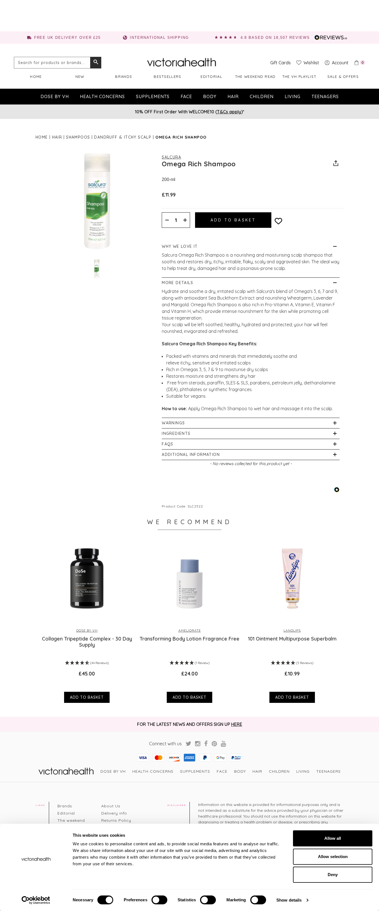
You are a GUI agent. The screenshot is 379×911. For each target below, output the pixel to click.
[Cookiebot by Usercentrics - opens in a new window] (36, 900)
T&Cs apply (229, 111)
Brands (123, 76)
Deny (333, 874)
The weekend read (255, 76)
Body (209, 96)
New (79, 76)
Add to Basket (87, 697)
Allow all (332, 838)
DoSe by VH (55, 96)
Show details (289, 900)
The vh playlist (299, 76)
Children (262, 96)
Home (36, 76)
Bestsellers (167, 76)
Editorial (211, 76)
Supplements (153, 96)
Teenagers (325, 96)
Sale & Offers (343, 76)
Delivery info (114, 813)
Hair (233, 96)
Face (186, 96)
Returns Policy (116, 820)
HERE (236, 724)
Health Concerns (102, 96)
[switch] (159, 899)
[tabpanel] (87, 620)
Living (292, 96)
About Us (110, 805)
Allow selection (333, 856)
